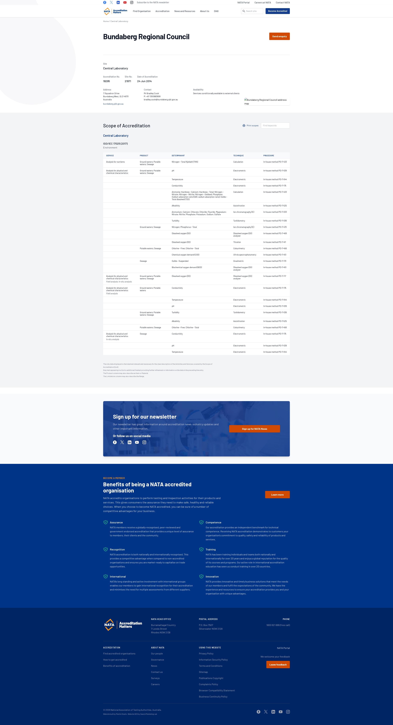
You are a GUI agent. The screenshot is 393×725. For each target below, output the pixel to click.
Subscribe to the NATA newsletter (153, 2)
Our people (157, 653)
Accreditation (162, 11)
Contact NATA (283, 2)
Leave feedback (278, 664)
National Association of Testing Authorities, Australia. (136, 710)
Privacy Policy (206, 653)
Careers (155, 684)
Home (106, 21)
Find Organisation (142, 11)
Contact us (157, 671)
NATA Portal (243, 2)
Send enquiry (279, 36)
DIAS (216, 11)
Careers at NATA (263, 2)
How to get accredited (115, 659)
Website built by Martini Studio (115, 714)
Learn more (277, 494)
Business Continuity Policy (213, 696)
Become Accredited (277, 11)
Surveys (155, 678)
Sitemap (203, 671)
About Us (204, 11)
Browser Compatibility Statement (217, 690)
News (154, 665)
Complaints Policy (208, 684)
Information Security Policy (213, 659)
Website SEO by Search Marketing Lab (142, 714)
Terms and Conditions (210, 665)
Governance (157, 659)
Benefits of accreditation (116, 665)
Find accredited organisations (119, 653)
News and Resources (184, 11)
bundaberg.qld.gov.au (113, 103)
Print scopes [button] (253, 125)
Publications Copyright (211, 678)
